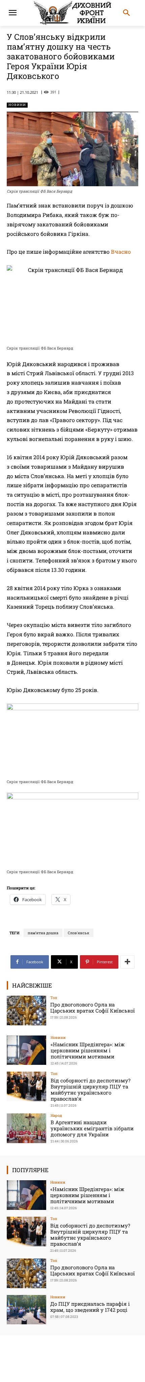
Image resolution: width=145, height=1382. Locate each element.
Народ (56, 1115)
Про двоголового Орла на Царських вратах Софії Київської (92, 1007)
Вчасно (121, 251)
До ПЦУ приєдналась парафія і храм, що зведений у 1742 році (90, 1306)
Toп (53, 997)
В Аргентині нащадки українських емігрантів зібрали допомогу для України (92, 1128)
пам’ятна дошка (43, 932)
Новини (17, 105)
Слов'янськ (78, 932)
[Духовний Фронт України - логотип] (72, 13)
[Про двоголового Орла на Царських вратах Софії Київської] (26, 1010)
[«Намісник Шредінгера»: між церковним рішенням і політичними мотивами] (26, 1050)
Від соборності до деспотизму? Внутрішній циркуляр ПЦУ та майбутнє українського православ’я (90, 1089)
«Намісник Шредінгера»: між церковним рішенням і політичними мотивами (88, 1050)
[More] (127, 962)
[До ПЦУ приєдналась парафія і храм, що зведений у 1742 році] (26, 1310)
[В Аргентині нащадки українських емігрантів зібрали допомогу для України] (26, 1128)
